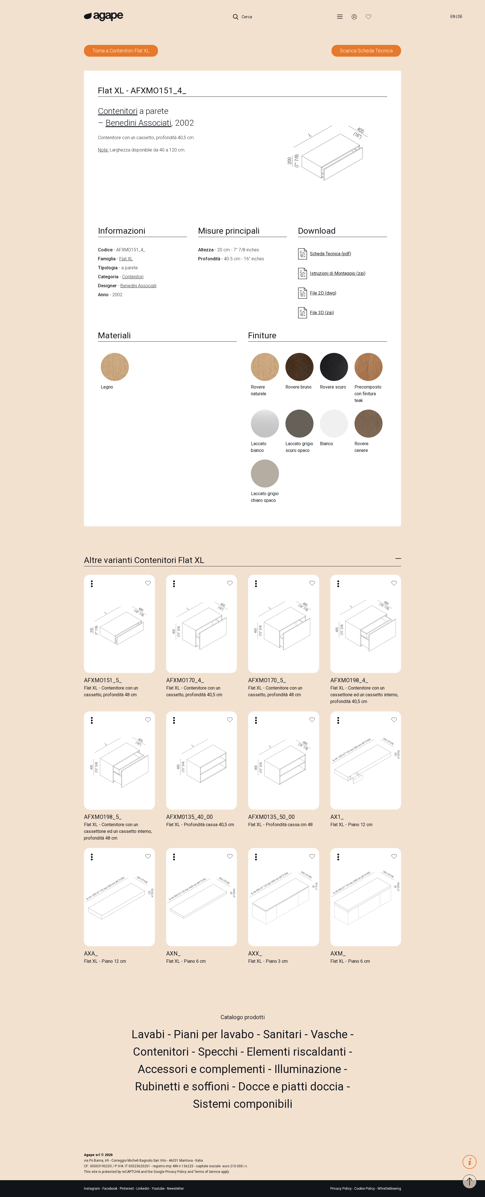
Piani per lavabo (215, 1034)
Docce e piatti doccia (292, 1086)
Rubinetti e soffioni (183, 1086)
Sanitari (284, 1034)
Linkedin (143, 1189)
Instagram (92, 1189)
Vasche (330, 1034)
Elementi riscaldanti (298, 1051)
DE (460, 16)
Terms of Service (207, 1172)
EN (452, 16)
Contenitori (118, 111)
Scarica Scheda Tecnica (366, 51)
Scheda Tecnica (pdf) (330, 253)
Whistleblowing (389, 1189)
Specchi (219, 1051)
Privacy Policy (176, 1172)
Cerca (246, 17)
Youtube (158, 1189)
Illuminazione (309, 1069)
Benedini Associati (138, 123)
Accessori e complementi (203, 1069)
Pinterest (127, 1189)
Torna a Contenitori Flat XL (121, 51)
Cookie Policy (364, 1189)
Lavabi (150, 1034)
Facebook (110, 1189)
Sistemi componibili (242, 1104)
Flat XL (126, 258)
